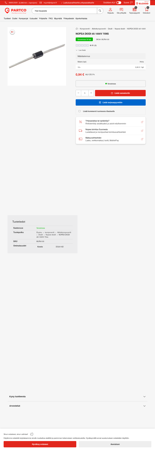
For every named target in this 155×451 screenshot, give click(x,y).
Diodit (40, 234)
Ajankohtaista (81, 18)
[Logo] (15, 11)
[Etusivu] (77, 29)
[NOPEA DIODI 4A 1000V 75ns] (37, 56)
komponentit (49, 232)
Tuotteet (7, 18)
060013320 (13, 3)
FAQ (51, 18)
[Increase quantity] (91, 93)
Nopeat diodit (51, 234)
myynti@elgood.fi (50, 3)
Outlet (14, 18)
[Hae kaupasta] (100, 11)
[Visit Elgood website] (142, 2)
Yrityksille (43, 18)
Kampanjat (23, 18)
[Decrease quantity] (78, 93)
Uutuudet (33, 18)
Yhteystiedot (68, 18)
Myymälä (58, 18)
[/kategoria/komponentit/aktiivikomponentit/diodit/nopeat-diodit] (12, 31)
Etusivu (39, 232)
